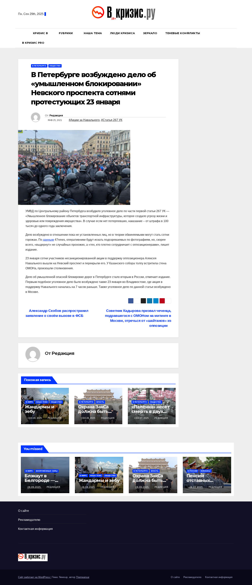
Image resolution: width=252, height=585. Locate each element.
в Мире (29, 402)
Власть (100, 402)
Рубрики (66, 33)
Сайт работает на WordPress (34, 577)
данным (48, 239)
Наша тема (93, 33)
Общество (55, 66)
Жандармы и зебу (39, 409)
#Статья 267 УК (111, 120)
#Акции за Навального (84, 120)
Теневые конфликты (182, 33)
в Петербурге (39, 66)
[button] (233, 37)
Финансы (205, 471)
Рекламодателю (29, 519)
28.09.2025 (34, 487)
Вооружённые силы (47, 471)
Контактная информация (35, 528)
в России (192, 471)
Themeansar (82, 577)
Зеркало (150, 33)
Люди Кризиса (122, 33)
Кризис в (41, 33)
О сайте (23, 510)
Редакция (56, 115)
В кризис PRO (33, 42)
